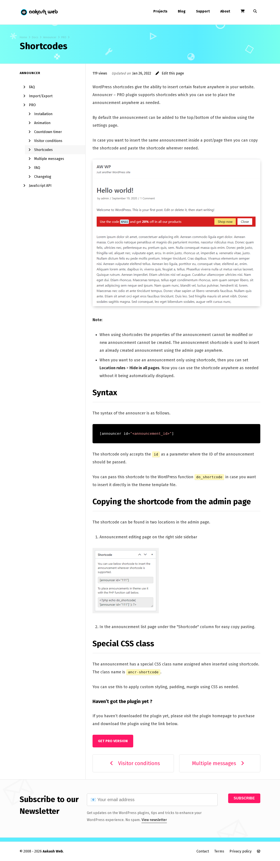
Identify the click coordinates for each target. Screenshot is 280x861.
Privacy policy (240, 851)
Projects (160, 11)
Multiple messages (49, 159)
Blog (182, 11)
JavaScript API (40, 186)
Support (203, 11)
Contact (202, 851)
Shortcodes (43, 150)
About (225, 11)
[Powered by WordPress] (258, 851)
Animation (42, 123)
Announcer (49, 37)
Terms (219, 851)
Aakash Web (39, 12)
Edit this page (171, 73)
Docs (35, 37)
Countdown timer (48, 132)
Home (23, 37)
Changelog (42, 177)
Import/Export (40, 96)
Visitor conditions (48, 141)
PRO (63, 37)
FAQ (32, 87)
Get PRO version (113, 741)
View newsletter (154, 820)
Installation (43, 114)
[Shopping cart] (242, 11)
